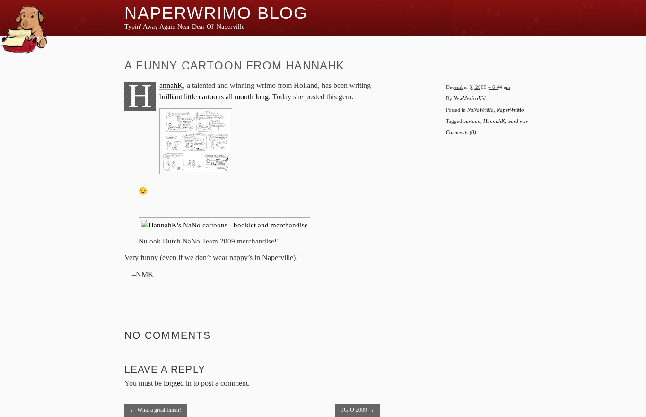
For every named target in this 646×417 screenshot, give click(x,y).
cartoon (471, 121)
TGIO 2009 (357, 410)
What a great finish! (155, 410)
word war (517, 121)
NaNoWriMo (480, 110)
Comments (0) (461, 132)
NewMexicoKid (470, 98)
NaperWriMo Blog (216, 13)
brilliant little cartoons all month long (214, 97)
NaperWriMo (510, 110)
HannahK (171, 85)
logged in (178, 383)
